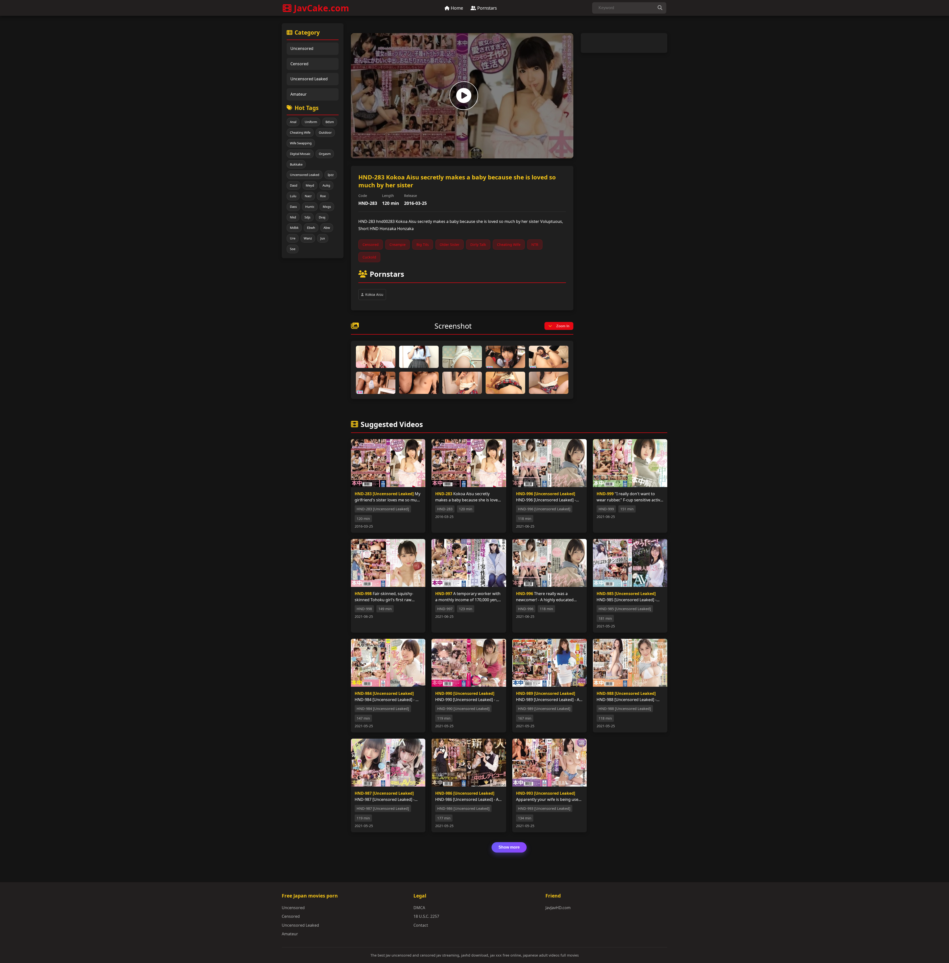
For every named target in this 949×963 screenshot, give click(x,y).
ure (292, 238)
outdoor (325, 132)
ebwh (311, 227)
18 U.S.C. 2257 (426, 916)
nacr (308, 196)
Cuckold (369, 257)
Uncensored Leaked (309, 79)
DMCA (419, 907)
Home (456, 8)
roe (323, 196)
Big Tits (422, 244)
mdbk (294, 227)
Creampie (397, 244)
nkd (293, 217)
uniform (311, 122)
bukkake (296, 164)
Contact (420, 925)
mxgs (327, 206)
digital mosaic (300, 153)
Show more (509, 847)
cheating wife (300, 132)
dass (293, 206)
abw (327, 227)
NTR (534, 244)
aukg (326, 185)
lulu (293, 196)
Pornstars (486, 8)
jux (322, 238)
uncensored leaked (304, 174)
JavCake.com (321, 8)
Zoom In (562, 326)
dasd (293, 185)
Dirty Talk (478, 244)
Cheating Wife (508, 244)
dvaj (322, 217)
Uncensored (301, 48)
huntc (309, 206)
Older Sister (449, 244)
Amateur (298, 94)
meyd (310, 185)
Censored (299, 63)
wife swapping (301, 143)
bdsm (329, 122)
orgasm (325, 153)
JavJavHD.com (558, 907)
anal (293, 122)
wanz (308, 238)
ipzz (331, 174)
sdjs (307, 217)
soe (292, 249)
